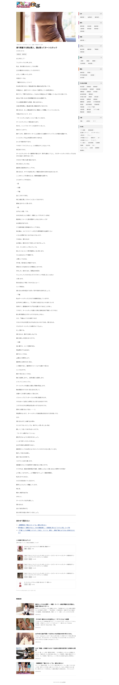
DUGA (32, 590)
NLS (35, 590)
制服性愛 (19, 54)
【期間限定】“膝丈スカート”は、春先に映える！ (32, 525)
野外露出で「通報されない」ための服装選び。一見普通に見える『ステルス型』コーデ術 (44, 528)
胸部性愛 (24, 54)
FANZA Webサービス (25, 590)
